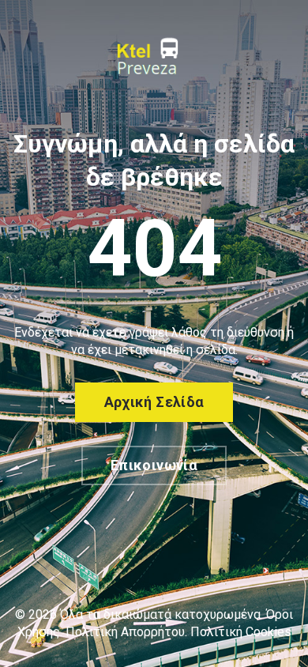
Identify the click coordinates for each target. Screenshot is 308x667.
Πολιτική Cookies (240, 631)
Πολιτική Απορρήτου (125, 631)
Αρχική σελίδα (154, 402)
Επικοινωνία (154, 465)
